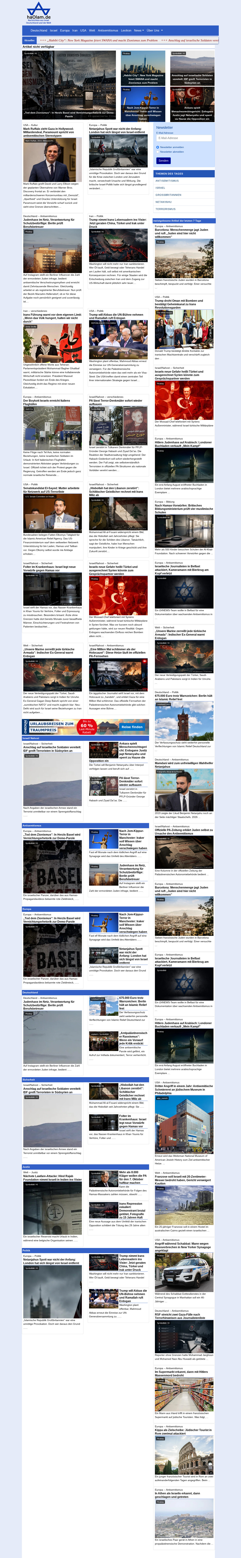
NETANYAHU (164, 202)
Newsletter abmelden (172, 151)
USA (83, 30)
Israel (53, 30)
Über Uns (153, 30)
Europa (65, 30)
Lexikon (126, 30)
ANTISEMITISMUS (167, 180)
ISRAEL (160, 187)
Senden (163, 160)
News (137, 30)
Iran (74, 30)
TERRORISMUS (165, 209)
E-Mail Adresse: (165, 132)
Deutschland (39, 30)
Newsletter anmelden (172, 147)
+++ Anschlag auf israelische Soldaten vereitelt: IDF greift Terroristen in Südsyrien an (175, 40)
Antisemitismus (108, 30)
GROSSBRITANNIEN (168, 194)
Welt (92, 30)
